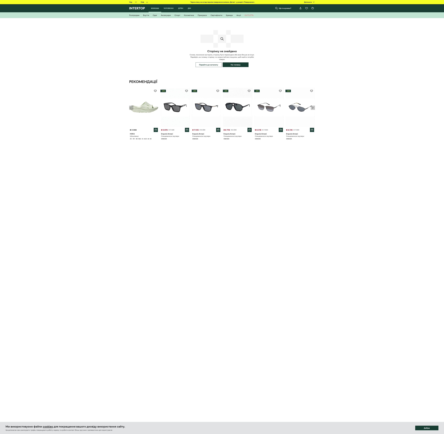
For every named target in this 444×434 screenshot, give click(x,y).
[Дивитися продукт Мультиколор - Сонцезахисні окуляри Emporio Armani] (175, 107)
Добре (427, 428)
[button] (131, 108)
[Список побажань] (306, 8)
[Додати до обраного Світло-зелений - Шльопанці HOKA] (155, 91)
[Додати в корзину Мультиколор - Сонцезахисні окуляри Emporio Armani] (187, 130)
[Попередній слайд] (131, 108)
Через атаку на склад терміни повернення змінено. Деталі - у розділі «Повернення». (222, 2)
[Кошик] (312, 8)
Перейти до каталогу (208, 65)
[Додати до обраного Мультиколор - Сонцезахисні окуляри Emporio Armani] (186, 91)
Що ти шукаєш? (285, 8)
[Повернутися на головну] (137, 8)
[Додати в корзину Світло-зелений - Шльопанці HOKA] (156, 130)
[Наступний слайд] (313, 108)
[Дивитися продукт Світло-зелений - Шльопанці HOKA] (144, 107)
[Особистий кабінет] (300, 8)
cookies (48, 426)
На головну (236, 65)
